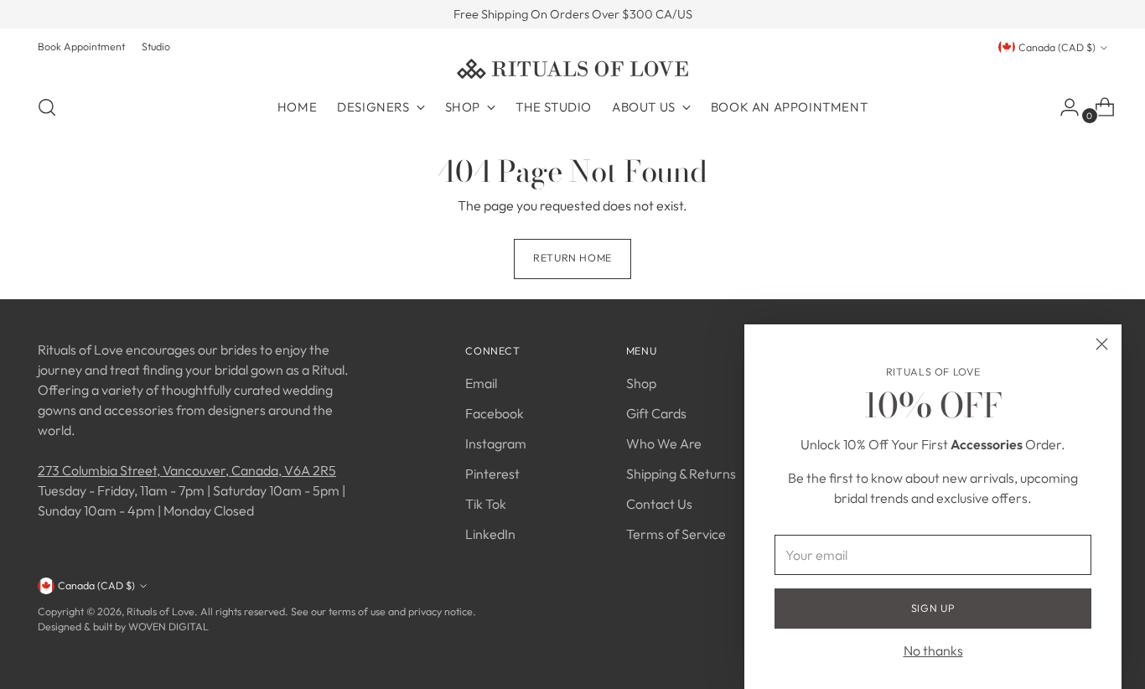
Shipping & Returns (681, 473)
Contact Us (659, 503)
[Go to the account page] (1063, 107)
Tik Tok (485, 503)
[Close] (1102, 344)
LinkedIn (490, 534)
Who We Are (664, 443)
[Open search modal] (47, 107)
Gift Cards (656, 413)
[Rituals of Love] (572, 69)
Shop (641, 383)
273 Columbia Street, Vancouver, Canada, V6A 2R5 (187, 470)
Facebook (494, 413)
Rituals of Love (160, 611)
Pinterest (492, 473)
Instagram (495, 443)
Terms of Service (676, 534)
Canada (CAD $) (1057, 47)
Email (481, 383)
